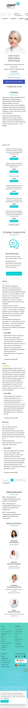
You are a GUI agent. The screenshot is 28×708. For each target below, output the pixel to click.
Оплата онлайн (18, 629)
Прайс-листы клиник (20, 646)
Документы (18, 633)
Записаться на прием (14, 82)
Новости (3, 639)
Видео (2, 636)
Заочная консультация (18, 14)
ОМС (16, 635)
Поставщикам (4, 645)
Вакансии (3, 649)
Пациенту (13, 18)
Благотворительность (6, 643)
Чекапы (21, 18)
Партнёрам (3, 647)
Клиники (5, 18)
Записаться (14, 158)
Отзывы (3, 641)
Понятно (4, 701)
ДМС (16, 637)
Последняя (6, 483)
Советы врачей (18, 631)
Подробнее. (6, 698)
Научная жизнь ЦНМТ (6, 631)
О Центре (3, 629)
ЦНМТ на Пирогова (14, 77)
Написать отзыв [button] (14, 273)
